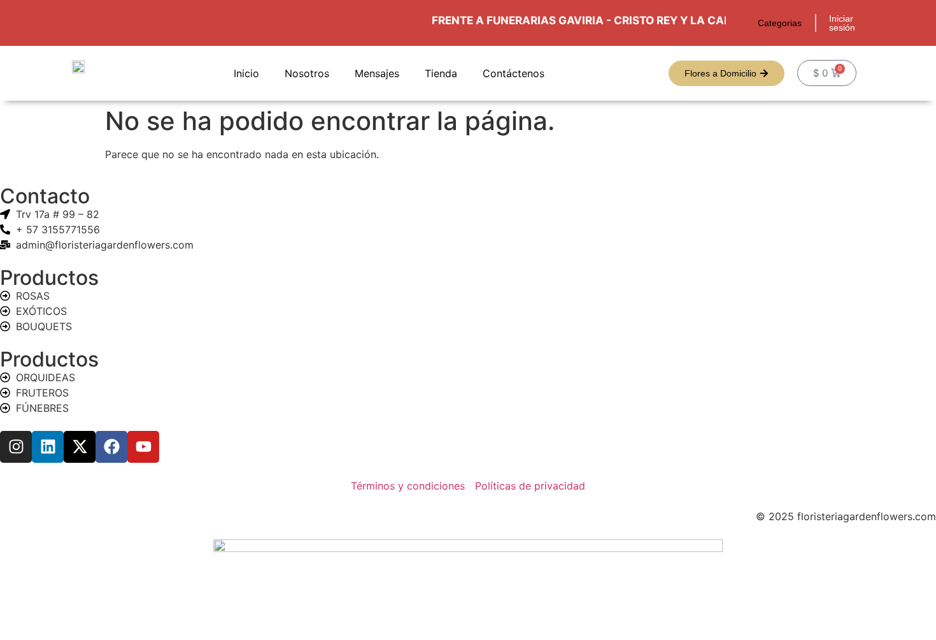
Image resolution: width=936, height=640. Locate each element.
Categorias (780, 23)
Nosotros (307, 73)
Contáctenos (513, 73)
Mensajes (377, 73)
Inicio (246, 73)
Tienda (441, 73)
